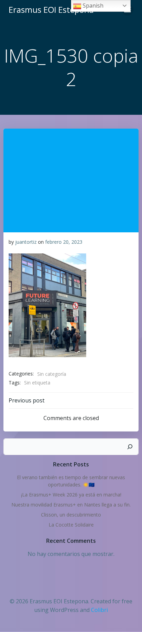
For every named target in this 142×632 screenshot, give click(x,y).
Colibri (99, 610)
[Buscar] (130, 447)
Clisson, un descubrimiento (71, 514)
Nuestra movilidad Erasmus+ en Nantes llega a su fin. (71, 504)
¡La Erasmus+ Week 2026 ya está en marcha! (71, 494)
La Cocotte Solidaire (71, 524)
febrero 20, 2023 (63, 242)
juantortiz (26, 242)
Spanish (92, 5)
